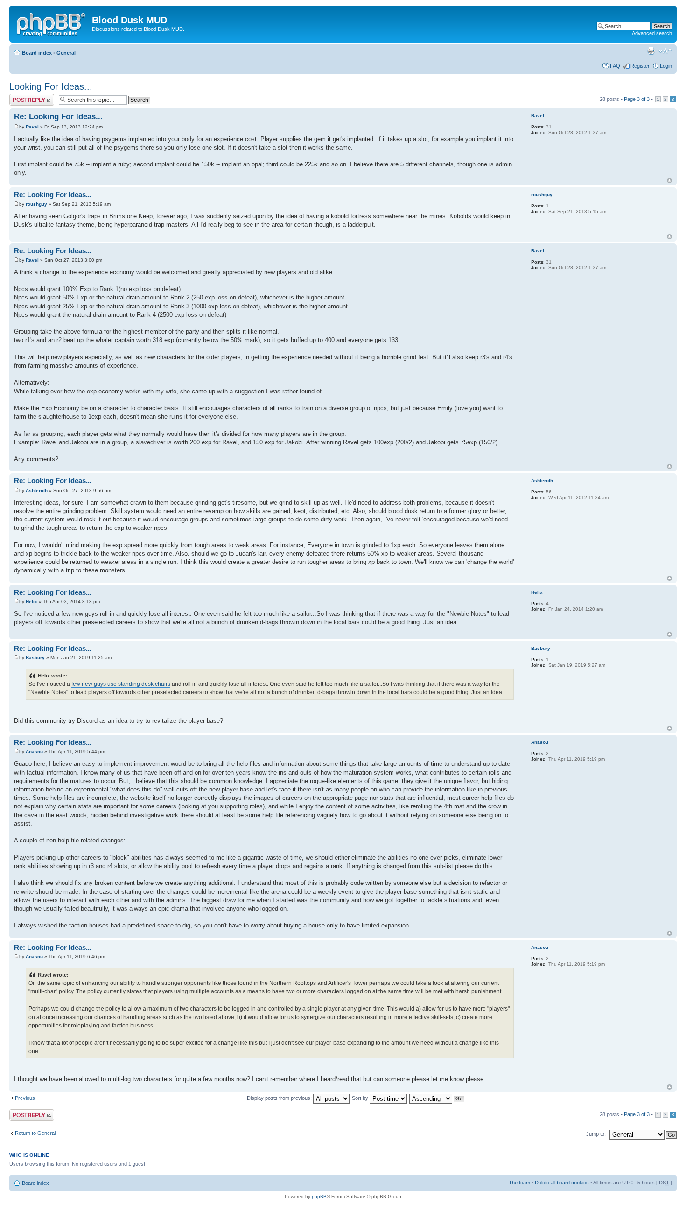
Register (640, 66)
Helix (31, 601)
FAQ (615, 66)
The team (519, 1182)
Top (669, 180)
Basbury (35, 657)
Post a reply (22, 97)
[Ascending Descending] (437, 1098)
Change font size (665, 51)
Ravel (32, 126)
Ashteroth (37, 490)
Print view (651, 51)
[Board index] (52, 23)
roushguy (36, 204)
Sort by (361, 1098)
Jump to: (596, 1134)
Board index (37, 53)
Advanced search (652, 33)
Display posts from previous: (280, 1098)
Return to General (35, 1133)
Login (666, 66)
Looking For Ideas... (50, 86)
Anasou (34, 751)
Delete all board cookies (562, 1182)
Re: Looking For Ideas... (58, 116)
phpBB (319, 1196)
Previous (25, 1098)
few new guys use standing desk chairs (120, 684)
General (66, 53)
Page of (637, 99)
